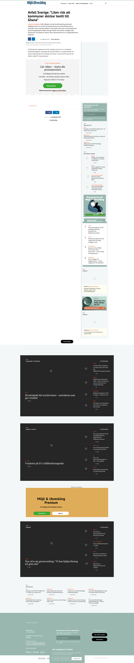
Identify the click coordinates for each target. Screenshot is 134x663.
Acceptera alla (77, 658)
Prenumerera (64, 3)
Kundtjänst (49, 658)
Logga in (60, 513)
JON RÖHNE (28, 637)
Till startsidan (67, 341)
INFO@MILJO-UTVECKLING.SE (38, 644)
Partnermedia (36, 652)
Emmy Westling (55, 39)
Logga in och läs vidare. (59, 90)
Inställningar (57, 658)
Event (91, 3)
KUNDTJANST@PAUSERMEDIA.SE (38, 643)
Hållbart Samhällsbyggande (82, 3)
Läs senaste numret (99, 634)
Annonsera (42, 652)
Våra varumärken (42, 658)
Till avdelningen (104, 361)
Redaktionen (28, 652)
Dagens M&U (71, 3)
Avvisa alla (67, 658)
